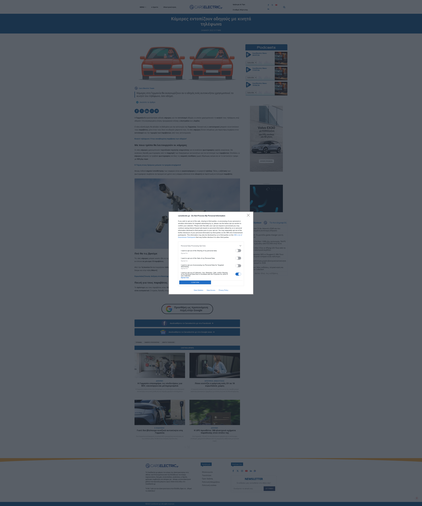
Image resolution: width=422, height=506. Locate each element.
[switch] (238, 250)
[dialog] (211, 253)
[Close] (249, 216)
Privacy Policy (223, 290)
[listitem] (211, 246)
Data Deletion (198, 290)
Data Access (211, 290)
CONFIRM (195, 282)
